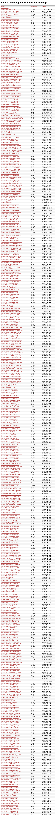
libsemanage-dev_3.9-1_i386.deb (9, 627)
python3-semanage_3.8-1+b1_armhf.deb (11, 482)
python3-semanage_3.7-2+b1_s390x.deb (11, 235)
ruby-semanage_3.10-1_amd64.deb (10, 733)
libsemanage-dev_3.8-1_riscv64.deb (10, 439)
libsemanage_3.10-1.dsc (7, 699)
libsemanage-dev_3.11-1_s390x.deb (10, 762)
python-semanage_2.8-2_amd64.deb (10, 19)
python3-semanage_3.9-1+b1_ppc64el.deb (11, 656)
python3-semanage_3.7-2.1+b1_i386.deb (11, 337)
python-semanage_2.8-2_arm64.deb (10, 31)
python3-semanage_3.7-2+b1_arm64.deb (11, 221)
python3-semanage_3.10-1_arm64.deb (10, 744)
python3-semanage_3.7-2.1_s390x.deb (10, 321)
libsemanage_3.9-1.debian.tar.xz (9, 574)
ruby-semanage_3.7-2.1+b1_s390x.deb (10, 382)
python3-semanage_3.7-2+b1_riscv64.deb (11, 261)
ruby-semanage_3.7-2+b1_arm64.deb (10, 219)
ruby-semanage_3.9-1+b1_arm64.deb (10, 645)
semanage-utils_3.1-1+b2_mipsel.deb (10, 129)
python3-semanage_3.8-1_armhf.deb (10, 393)
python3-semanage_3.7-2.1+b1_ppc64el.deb (12, 344)
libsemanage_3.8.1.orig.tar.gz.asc (9, 512)
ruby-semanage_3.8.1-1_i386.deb (9, 534)
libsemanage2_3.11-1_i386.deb (9, 798)
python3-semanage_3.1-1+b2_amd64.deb (11, 71)
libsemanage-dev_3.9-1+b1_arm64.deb (10, 640)
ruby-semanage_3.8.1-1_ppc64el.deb (10, 528)
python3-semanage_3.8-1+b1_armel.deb (11, 480)
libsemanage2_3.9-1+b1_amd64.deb (10, 661)
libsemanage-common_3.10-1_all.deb (10, 735)
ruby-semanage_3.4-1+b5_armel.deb (10, 175)
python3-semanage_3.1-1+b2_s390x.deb (11, 110)
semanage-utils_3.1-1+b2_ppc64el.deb (10, 82)
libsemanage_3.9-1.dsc (7, 575)
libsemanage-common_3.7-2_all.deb (10, 204)
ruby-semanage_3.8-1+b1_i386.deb (10, 461)
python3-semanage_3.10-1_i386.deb (10, 707)
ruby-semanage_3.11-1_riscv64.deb (10, 814)
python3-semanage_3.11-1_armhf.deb (10, 790)
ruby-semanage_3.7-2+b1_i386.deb (10, 223)
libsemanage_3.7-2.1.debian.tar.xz (9, 264)
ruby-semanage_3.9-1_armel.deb (9, 639)
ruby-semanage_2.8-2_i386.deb (9, 39)
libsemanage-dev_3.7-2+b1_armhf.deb (10, 251)
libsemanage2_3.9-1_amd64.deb (9, 580)
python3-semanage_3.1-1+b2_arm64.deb (11, 63)
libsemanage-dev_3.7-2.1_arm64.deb (10, 289)
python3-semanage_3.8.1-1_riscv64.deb (11, 571)
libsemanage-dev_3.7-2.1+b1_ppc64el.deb (11, 340)
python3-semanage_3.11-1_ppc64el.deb (11, 771)
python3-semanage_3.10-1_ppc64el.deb (11, 719)
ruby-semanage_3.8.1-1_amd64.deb (10, 526)
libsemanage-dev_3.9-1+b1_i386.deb (10, 665)
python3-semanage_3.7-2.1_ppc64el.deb (11, 273)
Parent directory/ (5, 8)
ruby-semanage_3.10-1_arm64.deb (9, 748)
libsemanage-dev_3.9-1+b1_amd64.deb (11, 659)
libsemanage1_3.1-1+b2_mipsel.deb (10, 123)
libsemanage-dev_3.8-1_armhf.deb (9, 390)
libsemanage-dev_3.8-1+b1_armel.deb (10, 477)
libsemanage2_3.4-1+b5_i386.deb (9, 155)
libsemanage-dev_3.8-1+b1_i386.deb (10, 457)
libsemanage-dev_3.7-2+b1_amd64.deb (11, 226)
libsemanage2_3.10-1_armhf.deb (9, 724)
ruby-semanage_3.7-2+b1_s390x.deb (10, 237)
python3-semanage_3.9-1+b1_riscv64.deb (11, 675)
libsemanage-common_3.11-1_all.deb (10, 794)
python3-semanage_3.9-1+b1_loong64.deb (11, 694)
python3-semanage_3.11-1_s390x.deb (10, 765)
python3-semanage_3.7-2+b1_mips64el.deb (12, 249)
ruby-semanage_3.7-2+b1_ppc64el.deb (10, 243)
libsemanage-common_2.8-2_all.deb (10, 11)
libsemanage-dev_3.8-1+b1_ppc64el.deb (11, 450)
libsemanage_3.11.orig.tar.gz (8, 760)
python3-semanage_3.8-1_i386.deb (10, 435)
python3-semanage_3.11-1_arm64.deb (10, 784)
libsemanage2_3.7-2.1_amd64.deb (9, 278)
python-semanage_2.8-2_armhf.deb (10, 47)
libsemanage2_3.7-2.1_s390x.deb (9, 322)
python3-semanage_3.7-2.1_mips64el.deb (11, 311)
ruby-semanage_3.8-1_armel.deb (9, 423)
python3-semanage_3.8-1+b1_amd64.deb (11, 466)
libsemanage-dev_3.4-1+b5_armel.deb (10, 172)
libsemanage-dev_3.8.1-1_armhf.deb (10, 548)
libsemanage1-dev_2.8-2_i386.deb (9, 28)
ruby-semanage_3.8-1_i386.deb (9, 436)
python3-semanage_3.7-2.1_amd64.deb (11, 280)
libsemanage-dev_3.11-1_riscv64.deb (10, 809)
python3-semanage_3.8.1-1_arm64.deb (10, 539)
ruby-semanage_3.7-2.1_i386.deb (9, 287)
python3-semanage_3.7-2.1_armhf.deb (10, 299)
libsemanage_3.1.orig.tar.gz (8, 57)
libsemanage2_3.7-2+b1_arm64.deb (10, 215)
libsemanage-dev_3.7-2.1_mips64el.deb (11, 308)
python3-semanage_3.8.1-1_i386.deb (10, 533)
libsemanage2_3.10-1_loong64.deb (10, 743)
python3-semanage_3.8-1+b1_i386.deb (10, 460)
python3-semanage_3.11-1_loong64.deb (11, 778)
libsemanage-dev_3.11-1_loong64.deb (10, 775)
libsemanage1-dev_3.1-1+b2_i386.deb (10, 101)
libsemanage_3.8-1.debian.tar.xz (9, 384)
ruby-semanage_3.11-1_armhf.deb (9, 792)
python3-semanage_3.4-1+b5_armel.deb (11, 177)
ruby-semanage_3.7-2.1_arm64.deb (10, 294)
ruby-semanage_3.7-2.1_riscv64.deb (10, 317)
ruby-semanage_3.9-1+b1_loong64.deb (10, 695)
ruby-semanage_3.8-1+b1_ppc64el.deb (10, 455)
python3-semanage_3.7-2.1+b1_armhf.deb (11, 368)
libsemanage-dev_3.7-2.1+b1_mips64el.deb (12, 352)
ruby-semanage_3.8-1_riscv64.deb (9, 438)
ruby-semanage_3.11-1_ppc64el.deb (10, 773)
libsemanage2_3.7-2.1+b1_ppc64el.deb (11, 343)
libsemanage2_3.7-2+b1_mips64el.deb (10, 246)
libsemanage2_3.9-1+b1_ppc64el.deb (10, 654)
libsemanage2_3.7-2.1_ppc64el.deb (10, 272)
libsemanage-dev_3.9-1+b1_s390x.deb (10, 678)
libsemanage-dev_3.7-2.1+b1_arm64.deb (11, 346)
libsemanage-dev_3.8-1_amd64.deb (10, 397)
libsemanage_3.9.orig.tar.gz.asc (9, 578)
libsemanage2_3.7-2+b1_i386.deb (9, 218)
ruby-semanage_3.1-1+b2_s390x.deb (10, 112)
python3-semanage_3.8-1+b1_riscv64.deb (11, 499)
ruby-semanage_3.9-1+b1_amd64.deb (10, 664)
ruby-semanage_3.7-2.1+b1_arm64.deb (10, 351)
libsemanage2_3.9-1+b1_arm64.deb (10, 642)
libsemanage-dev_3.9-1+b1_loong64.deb (11, 691)
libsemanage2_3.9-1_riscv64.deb (9, 623)
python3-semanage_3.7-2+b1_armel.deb (11, 212)
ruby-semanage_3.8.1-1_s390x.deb (10, 566)
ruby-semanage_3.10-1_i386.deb (9, 708)
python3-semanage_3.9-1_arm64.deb (10, 607)
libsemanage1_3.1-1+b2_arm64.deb (10, 60)
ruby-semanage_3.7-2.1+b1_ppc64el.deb (11, 341)
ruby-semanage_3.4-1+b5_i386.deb (10, 156)
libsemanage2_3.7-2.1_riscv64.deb (9, 316)
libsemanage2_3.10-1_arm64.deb (9, 741)
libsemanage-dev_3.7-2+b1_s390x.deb (10, 232)
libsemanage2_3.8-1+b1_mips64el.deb (10, 491)
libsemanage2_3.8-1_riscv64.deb (9, 441)
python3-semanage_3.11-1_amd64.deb (10, 806)
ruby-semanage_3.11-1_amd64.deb (10, 808)
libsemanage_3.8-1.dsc (7, 385)
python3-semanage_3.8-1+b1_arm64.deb (11, 473)
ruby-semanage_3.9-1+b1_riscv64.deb (10, 676)
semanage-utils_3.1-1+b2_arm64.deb (10, 64)
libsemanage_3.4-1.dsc (7, 131)
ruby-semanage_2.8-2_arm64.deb (9, 38)
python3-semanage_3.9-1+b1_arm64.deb (11, 643)
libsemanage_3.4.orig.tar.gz (8, 134)
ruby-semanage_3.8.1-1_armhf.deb (9, 553)
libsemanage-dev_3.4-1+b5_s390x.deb (10, 140)
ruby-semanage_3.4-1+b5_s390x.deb (10, 144)
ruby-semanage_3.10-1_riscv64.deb (10, 756)
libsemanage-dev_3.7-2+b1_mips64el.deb (11, 245)
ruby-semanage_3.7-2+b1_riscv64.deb (10, 262)
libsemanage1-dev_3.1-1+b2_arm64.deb (11, 61)
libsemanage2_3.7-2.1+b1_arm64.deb (10, 348)
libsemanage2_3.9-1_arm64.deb (9, 602)
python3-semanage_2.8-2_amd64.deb (10, 20)
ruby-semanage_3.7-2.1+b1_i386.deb (10, 338)
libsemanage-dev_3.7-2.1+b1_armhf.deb (11, 365)
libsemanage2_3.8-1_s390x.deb (9, 446)
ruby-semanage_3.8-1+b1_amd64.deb (10, 468)
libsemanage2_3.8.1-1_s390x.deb (9, 563)
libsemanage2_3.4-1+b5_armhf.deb (10, 161)
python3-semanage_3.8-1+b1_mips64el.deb (12, 493)
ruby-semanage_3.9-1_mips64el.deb (10, 620)
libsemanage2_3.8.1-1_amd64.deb (9, 520)
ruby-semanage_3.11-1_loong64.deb (10, 779)
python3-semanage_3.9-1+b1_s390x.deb (11, 681)
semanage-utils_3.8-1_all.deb (8, 403)
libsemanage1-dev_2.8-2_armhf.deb (10, 44)
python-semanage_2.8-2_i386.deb (9, 33)
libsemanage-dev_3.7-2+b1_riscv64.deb (11, 257)
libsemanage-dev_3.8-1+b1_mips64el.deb (11, 490)
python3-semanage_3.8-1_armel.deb (10, 422)
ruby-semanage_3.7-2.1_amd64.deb (10, 281)
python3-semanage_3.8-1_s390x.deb (10, 447)
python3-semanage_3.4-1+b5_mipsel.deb (11, 183)
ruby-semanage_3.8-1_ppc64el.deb (10, 406)
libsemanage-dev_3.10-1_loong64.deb (10, 740)
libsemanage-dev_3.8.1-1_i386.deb (10, 529)
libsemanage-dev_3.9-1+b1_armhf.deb (10, 646)
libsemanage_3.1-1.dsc (7, 55)
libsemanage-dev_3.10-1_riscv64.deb (10, 751)
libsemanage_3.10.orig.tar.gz (8, 700)
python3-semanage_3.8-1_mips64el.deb (11, 430)
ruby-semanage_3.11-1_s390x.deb (9, 767)
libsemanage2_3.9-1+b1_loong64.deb (10, 692)
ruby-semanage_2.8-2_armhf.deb (9, 50)
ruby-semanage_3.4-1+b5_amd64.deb (10, 151)
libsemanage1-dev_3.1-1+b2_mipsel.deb (11, 125)
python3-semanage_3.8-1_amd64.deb (10, 400)
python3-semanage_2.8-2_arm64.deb (10, 34)
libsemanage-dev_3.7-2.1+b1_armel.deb (11, 359)
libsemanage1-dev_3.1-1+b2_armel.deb (11, 85)
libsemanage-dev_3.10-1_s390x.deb (10, 710)
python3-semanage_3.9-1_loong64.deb (10, 688)
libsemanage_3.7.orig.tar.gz (8, 197)
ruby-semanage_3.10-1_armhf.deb (9, 727)
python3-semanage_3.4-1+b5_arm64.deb (11, 170)
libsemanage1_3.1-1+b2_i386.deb (9, 99)
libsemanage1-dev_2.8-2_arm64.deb (10, 27)
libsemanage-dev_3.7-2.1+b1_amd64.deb (11, 327)
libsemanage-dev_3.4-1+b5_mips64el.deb (11, 185)
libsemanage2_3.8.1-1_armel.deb (9, 544)
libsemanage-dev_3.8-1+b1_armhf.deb (10, 485)
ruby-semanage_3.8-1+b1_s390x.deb (10, 506)
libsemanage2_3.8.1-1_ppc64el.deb (10, 522)
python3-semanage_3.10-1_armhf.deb (10, 726)
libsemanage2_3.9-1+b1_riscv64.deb (10, 673)
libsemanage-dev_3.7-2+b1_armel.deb (10, 207)
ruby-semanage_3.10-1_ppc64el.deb (10, 721)
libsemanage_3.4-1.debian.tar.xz (9, 132)
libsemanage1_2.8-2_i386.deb (8, 25)
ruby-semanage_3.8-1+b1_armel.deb (10, 476)
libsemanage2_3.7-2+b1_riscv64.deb (10, 259)
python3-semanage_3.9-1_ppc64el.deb (10, 596)
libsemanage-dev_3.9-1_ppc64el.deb (10, 590)
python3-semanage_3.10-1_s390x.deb (10, 713)
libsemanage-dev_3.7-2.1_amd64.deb (10, 276)
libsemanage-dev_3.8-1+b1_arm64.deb (10, 469)
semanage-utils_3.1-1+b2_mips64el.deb (11, 121)
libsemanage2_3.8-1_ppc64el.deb (9, 409)
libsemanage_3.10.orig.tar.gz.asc (9, 702)
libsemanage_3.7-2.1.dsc (7, 265)
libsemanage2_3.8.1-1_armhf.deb (9, 550)
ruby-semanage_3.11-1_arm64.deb (9, 786)
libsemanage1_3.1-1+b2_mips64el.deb (10, 115)
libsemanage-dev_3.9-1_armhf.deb (9, 605)
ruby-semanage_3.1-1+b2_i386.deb (10, 104)
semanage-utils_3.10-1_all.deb (8, 737)
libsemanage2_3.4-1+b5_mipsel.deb (10, 180)
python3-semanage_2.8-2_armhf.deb (10, 49)
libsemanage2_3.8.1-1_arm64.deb (9, 537)
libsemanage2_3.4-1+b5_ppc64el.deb (10, 193)
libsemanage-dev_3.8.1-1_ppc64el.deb (10, 518)
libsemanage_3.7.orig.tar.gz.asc (9, 199)
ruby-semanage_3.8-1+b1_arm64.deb (10, 474)
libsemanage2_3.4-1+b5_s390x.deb (10, 142)
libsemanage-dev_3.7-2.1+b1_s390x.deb (11, 378)
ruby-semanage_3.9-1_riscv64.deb (9, 626)
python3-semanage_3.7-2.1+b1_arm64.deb (11, 349)
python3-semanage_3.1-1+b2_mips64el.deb (12, 118)
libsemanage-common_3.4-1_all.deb (10, 137)
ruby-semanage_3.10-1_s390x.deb (9, 714)
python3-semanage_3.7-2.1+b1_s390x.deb (11, 381)
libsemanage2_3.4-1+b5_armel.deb (10, 174)
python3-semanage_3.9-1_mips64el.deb (11, 618)
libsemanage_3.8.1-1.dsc (7, 509)
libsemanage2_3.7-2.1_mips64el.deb (10, 310)
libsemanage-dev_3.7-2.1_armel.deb (10, 302)
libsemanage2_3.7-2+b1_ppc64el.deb (10, 240)
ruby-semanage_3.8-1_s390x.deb (9, 449)
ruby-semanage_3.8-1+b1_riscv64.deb (10, 498)
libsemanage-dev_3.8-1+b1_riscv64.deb (11, 495)
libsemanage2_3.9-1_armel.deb (9, 635)
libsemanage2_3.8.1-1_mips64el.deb (10, 556)
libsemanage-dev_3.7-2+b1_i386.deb (10, 216)
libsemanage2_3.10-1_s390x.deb (9, 711)
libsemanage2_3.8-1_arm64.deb (9, 414)
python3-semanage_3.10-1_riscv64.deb (11, 754)
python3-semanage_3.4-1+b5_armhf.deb (11, 164)
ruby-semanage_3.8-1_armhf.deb (9, 395)
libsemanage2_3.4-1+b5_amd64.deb (10, 148)
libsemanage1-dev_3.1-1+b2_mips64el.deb (11, 117)
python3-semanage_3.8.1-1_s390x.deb (10, 564)
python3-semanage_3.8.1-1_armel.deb (10, 545)
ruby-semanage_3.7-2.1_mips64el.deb (10, 313)
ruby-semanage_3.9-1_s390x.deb (9, 601)
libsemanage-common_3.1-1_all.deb (10, 58)
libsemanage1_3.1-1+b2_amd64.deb (10, 68)
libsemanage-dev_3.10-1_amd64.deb (10, 729)
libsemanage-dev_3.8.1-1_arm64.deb (10, 536)
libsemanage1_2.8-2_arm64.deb (9, 30)
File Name (3, 6)
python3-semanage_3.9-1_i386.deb (10, 631)
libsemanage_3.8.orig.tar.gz (8, 387)
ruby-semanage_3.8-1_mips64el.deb (10, 425)
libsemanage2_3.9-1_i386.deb (8, 629)
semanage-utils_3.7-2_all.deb (8, 205)
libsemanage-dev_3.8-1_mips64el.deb (10, 427)
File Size (33, 6)
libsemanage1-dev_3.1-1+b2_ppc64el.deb (11, 76)
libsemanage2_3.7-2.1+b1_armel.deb (10, 360)
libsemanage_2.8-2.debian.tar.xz (9, 16)
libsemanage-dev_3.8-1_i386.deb (9, 431)
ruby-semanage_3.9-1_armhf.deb (9, 612)
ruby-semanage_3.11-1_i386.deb (9, 801)
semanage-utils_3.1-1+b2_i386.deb (10, 106)
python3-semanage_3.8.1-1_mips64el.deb (11, 558)
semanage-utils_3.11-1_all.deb (8, 795)
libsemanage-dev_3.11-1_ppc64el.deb (10, 768)
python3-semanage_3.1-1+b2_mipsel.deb (11, 126)
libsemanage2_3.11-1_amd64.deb (9, 805)
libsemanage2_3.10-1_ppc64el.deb (10, 718)
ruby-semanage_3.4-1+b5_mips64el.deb (11, 188)
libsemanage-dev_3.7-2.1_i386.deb (10, 283)
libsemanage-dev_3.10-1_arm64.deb (10, 738)
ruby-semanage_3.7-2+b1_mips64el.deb (11, 248)
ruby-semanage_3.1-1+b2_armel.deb (10, 88)
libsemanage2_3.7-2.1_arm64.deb (9, 291)
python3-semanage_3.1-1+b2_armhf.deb (11, 95)
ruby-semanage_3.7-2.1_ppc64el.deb (10, 275)
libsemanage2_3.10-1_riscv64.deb (9, 752)
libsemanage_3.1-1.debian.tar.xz (9, 53)
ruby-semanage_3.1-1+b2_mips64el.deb (11, 120)
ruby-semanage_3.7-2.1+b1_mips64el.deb (11, 357)
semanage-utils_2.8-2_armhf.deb (9, 52)
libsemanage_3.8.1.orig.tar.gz (8, 507)
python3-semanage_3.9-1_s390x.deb (10, 597)
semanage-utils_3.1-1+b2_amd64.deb (10, 74)
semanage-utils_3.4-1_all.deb (8, 139)
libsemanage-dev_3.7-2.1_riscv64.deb (10, 314)
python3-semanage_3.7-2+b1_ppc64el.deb (11, 242)
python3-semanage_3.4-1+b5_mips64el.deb (12, 189)
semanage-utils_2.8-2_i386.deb (9, 42)
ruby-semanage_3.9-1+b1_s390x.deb (10, 683)
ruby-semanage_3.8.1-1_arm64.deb (10, 540)
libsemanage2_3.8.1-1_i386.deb (9, 531)
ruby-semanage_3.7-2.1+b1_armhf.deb (10, 370)
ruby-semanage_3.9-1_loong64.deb (10, 689)
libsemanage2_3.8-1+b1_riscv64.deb (10, 496)
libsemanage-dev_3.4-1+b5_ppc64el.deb (11, 191)
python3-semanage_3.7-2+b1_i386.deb (10, 224)
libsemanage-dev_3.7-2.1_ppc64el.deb (10, 270)
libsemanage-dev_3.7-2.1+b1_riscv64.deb (11, 371)
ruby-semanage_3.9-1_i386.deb (9, 632)
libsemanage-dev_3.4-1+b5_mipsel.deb (11, 178)
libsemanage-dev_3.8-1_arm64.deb (10, 412)
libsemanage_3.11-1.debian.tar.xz (9, 757)
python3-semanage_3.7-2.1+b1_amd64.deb (12, 330)
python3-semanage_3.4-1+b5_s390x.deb (11, 145)
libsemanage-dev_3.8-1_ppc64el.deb (10, 408)
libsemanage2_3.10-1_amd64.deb (9, 730)
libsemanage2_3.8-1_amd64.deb (9, 398)
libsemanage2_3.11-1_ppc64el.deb (9, 770)
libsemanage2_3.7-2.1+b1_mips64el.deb (11, 354)
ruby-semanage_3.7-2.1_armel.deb (9, 306)
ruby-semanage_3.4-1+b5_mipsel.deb (10, 182)
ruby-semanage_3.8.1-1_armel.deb (9, 547)
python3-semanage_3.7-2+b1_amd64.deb (11, 231)
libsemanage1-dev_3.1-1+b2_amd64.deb (11, 69)
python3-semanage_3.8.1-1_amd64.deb (11, 523)
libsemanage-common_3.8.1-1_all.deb (10, 514)
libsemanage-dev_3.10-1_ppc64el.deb (10, 716)
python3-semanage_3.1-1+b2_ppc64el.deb (11, 79)
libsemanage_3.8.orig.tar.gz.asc (9, 389)
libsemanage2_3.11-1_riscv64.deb (9, 811)
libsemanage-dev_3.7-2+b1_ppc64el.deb (11, 238)
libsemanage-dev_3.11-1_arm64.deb (10, 781)
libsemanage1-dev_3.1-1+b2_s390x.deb (11, 107)
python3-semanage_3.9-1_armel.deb (10, 637)
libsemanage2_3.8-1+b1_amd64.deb (10, 465)
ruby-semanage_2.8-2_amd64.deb (9, 22)
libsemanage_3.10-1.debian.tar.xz (9, 697)
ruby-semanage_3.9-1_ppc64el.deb (10, 599)
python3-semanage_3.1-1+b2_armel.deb (11, 87)
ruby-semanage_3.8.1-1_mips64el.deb (10, 559)
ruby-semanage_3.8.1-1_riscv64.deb (10, 572)
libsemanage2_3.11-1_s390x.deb (9, 763)
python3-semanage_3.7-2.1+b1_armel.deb (11, 362)
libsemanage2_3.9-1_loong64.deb (9, 686)
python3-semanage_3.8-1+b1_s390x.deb (11, 504)
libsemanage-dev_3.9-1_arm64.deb (10, 613)
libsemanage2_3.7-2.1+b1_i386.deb (10, 335)
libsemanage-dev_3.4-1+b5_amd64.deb (11, 147)
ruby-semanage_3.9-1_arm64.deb (9, 610)
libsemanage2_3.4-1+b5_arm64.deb (10, 167)
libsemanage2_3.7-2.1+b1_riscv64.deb (10, 373)
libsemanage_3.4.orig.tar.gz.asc (9, 136)
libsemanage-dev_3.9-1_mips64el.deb (10, 615)
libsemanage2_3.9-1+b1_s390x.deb (10, 680)
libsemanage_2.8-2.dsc (7, 17)
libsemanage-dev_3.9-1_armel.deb (9, 634)
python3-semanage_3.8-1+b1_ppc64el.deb (11, 454)
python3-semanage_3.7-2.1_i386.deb (10, 286)
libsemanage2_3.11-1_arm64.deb (9, 782)
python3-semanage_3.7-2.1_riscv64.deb (11, 319)
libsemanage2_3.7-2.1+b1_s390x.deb (10, 379)
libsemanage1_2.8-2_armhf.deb (9, 46)
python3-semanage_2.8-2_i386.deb (10, 36)
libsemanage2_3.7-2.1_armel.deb (9, 303)
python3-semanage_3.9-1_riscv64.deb (10, 624)
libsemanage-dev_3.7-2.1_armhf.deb (10, 295)
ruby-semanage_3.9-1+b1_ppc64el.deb (10, 658)
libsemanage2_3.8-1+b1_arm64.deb (10, 471)
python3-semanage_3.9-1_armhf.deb (10, 608)
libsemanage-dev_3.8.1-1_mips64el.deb (11, 555)
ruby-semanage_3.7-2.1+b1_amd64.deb (11, 332)
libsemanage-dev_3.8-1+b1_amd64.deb (11, 463)
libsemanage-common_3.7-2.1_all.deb (10, 267)
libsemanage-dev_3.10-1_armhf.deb (10, 722)
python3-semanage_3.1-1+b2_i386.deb (10, 102)
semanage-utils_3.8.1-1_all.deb (9, 515)
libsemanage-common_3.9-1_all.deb (10, 586)
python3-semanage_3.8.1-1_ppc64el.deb (11, 525)
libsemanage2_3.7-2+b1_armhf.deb (10, 253)
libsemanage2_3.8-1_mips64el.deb (9, 428)
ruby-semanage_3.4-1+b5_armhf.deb (10, 163)
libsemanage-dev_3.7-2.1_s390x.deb (10, 325)
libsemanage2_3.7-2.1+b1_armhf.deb (10, 367)
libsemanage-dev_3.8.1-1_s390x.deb (10, 561)
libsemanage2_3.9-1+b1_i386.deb (9, 667)
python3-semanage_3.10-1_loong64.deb (11, 746)
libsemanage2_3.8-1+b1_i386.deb (9, 458)
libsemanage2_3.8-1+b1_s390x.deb (10, 503)
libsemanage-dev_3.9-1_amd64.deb (10, 585)
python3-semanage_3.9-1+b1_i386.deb (10, 669)
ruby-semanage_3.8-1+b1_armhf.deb (10, 484)
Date (43, 6)
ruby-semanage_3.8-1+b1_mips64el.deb (11, 488)
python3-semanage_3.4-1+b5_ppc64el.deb (11, 196)
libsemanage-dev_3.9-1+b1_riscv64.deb (11, 672)
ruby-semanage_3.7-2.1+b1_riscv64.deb (11, 376)
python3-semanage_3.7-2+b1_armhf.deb (11, 256)
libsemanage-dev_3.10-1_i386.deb (9, 703)
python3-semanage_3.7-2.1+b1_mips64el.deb (12, 355)
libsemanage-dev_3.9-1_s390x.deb (9, 591)
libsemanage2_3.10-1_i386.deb (9, 705)
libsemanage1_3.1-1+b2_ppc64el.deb (10, 77)
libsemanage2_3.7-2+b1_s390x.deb (10, 234)
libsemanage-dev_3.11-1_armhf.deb (10, 787)
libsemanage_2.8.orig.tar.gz (8, 9)
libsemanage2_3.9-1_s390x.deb (9, 594)
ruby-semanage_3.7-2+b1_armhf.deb (10, 254)
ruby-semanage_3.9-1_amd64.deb (9, 583)
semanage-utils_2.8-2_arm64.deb (9, 41)
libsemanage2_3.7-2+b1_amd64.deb (10, 227)
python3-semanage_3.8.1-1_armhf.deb (10, 552)
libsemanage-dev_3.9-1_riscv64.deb (10, 621)
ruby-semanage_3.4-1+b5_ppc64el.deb (10, 194)
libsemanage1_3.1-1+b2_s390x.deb (10, 109)
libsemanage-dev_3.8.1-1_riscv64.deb (10, 567)
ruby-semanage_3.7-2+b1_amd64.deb (10, 229)
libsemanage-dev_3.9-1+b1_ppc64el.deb (11, 653)
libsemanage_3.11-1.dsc (7, 759)
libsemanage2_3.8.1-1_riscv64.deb (9, 569)
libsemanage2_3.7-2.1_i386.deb (9, 284)
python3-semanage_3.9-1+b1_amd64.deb (11, 662)
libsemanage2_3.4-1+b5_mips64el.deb (10, 186)
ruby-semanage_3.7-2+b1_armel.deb (10, 210)
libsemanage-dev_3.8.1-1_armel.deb (10, 542)
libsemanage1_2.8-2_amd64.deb (9, 12)
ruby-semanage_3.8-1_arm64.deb (9, 417)
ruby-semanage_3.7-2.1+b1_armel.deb (10, 363)
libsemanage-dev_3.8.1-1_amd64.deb (10, 517)
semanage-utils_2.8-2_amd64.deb (9, 23)
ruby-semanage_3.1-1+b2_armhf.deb (10, 96)
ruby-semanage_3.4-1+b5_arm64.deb (10, 169)
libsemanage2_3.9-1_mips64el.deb (9, 616)
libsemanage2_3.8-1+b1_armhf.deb (10, 487)
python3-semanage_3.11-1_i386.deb (10, 800)
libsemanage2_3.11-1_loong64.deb (10, 776)
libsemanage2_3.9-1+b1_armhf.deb (10, 648)
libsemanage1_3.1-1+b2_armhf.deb (10, 91)
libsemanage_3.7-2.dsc (7, 202)
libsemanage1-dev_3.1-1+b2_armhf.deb (11, 93)
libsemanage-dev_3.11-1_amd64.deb (10, 803)
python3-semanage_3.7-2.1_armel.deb (10, 305)
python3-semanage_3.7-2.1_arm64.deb (10, 292)
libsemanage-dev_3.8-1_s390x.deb (9, 444)
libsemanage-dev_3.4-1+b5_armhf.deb (10, 159)
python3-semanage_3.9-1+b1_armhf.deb (11, 650)
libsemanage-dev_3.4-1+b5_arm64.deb (10, 166)
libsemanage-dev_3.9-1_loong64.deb (10, 684)
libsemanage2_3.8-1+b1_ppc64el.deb (10, 452)
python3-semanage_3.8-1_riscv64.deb (10, 442)
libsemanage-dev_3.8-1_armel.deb (9, 419)
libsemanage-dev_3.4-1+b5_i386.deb (10, 153)
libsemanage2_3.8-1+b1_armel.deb (10, 479)
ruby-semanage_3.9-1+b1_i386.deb (10, 670)
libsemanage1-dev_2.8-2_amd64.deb (10, 14)
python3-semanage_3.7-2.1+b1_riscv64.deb (12, 374)
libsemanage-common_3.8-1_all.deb (10, 405)
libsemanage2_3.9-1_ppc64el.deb (9, 593)
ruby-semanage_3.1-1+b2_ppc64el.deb (10, 80)
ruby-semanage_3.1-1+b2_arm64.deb (10, 66)
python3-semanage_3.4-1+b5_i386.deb (10, 158)
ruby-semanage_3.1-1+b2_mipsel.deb (10, 128)
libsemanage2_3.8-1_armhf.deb (9, 392)
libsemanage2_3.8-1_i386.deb (8, 433)
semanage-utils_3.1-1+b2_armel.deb (10, 90)
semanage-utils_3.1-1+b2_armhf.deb (10, 98)
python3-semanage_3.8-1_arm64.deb (10, 416)
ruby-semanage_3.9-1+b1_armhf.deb (10, 651)
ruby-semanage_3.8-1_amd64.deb (9, 401)
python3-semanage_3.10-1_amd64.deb (10, 732)
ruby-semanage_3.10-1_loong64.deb (10, 749)
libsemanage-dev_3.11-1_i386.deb (9, 797)
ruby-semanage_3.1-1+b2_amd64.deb (10, 72)
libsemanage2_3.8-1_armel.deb (9, 420)
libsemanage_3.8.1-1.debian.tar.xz (9, 510)
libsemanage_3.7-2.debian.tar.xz (9, 201)
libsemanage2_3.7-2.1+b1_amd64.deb (10, 329)
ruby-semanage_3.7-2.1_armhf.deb (9, 300)
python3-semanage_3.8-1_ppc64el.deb (10, 411)
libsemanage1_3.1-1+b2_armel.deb (10, 83)
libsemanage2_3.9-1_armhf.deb (9, 604)
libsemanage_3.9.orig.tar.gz (8, 577)
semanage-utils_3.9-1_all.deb (8, 588)
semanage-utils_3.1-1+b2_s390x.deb (10, 114)
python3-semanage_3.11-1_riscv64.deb (10, 812)
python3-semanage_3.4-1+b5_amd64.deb (11, 150)
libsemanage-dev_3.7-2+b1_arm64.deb (10, 213)
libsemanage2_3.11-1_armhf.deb (9, 789)
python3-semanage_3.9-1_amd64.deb (10, 582)
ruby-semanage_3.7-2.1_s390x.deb (10, 324)
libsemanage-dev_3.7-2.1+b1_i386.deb (10, 333)
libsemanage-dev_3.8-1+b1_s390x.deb (10, 501)
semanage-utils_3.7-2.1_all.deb (9, 269)
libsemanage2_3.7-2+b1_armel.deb (10, 208)
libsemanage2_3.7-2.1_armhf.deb (9, 297)
